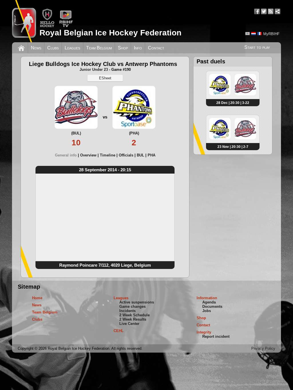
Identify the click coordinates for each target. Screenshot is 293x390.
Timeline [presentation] (107, 155)
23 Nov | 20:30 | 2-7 (232, 147)
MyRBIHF (271, 34)
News (36, 47)
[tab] (67, 155)
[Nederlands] (253, 33)
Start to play (257, 47)
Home (37, 298)
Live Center (129, 323)
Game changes (132, 306)
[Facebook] (257, 11)
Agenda (209, 302)
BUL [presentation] (140, 155)
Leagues (72, 47)
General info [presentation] (66, 155)
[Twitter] (264, 11)
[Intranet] (277, 11)
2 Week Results (132, 319)
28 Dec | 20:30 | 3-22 (232, 103)
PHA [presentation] (151, 155)
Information (207, 298)
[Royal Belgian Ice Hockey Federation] (24, 21)
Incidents (127, 311)
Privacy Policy (263, 348)
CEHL (119, 331)
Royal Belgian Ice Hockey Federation (110, 32)
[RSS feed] (271, 11)
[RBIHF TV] (66, 26)
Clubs (53, 47)
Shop (123, 47)
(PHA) (134, 133)
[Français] (259, 33)
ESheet (105, 78)
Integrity (204, 332)
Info (138, 47)
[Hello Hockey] (47, 26)
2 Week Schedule (134, 315)
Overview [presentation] (88, 155)
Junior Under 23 (94, 69)
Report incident (215, 336)
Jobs (206, 311)
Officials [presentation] (126, 155)
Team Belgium (99, 47)
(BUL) (76, 133)
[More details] (220, 94)
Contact (156, 47)
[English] (247, 33)
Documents (212, 306)
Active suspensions (136, 302)
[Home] (21, 47)
